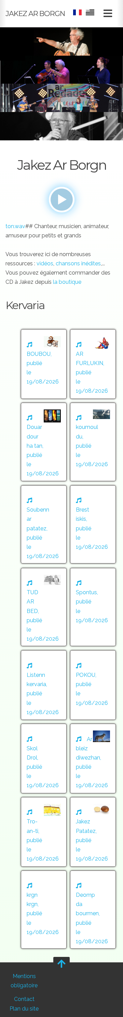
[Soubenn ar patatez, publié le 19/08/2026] (44, 491)
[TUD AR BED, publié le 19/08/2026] (44, 574)
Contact (24, 999)
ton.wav (15, 226)
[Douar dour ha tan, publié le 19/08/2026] (44, 408)
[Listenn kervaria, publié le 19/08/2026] (44, 656)
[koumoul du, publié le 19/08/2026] (93, 408)
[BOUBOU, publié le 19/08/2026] (44, 335)
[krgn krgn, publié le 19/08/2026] (44, 876)
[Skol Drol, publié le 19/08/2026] (44, 729)
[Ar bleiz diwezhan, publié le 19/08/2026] (93, 729)
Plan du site (24, 1008)
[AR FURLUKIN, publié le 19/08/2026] (93, 335)
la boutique (67, 282)
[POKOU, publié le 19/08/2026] (93, 656)
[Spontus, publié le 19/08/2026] (93, 574)
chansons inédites (78, 263)
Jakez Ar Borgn (35, 13)
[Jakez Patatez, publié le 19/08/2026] (93, 803)
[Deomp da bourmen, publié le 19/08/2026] (93, 876)
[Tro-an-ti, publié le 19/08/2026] (44, 803)
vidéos (45, 263)
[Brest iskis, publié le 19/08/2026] (93, 491)
